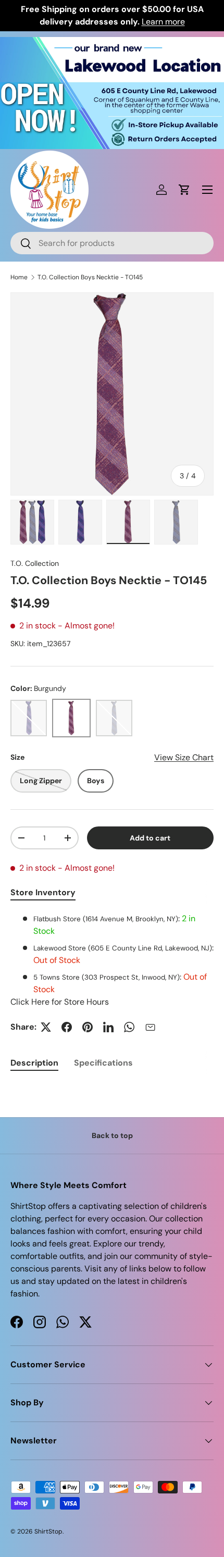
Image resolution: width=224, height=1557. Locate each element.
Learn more (163, 21)
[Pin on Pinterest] (87, 1027)
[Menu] (207, 189)
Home (19, 277)
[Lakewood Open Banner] (112, 43)
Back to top (112, 1135)
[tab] (34, 1062)
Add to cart (150, 838)
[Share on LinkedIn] (108, 1027)
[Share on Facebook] (66, 1027)
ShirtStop (48, 1531)
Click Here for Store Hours (59, 1001)
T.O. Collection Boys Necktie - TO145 (90, 277)
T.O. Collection (34, 563)
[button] (184, 189)
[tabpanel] (112, 960)
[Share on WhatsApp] (129, 1027)
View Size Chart (184, 757)
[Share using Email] (150, 1027)
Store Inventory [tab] (43, 892)
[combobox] (112, 243)
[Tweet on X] (45, 1027)
